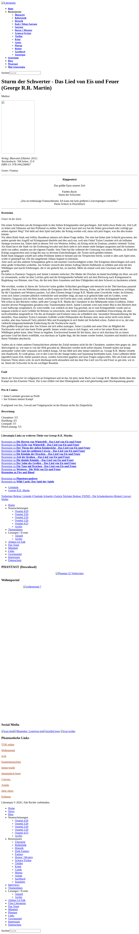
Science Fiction (23, 33)
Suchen (5, 72)
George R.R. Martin (19, 490)
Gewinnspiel (15, 554)
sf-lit (3, 756)
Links (11, 551)
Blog (10, 61)
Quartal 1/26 (21, 520)
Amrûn (5, 785)
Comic (18, 42)
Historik (19, 21)
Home (11, 505)
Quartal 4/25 (21, 523)
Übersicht (20, 15)
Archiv (18, 526)
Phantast (13, 64)
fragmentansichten (11, 761)
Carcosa (6, 779)
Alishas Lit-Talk (16, 541)
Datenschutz (14, 560)
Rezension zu (41, 441)
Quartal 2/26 (21, 517)
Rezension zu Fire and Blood (17, 472)
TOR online (7, 744)
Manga (18, 45)
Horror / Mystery (23, 30)
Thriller (19, 36)
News (10, 8)
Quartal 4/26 (21, 511)
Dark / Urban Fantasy (26, 24)
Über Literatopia (16, 67)
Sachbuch (20, 51)
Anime (18, 48)
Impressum (14, 557)
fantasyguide (8, 767)
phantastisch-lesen (11, 773)
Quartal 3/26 (21, 514)
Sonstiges (20, 54)
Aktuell (19, 535)
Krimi (18, 39)
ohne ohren (7, 790)
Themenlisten (15, 529)
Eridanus (6, 796)
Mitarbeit (13, 548)
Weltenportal (8, 750)
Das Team (13, 544)
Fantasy (19, 27)
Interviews (13, 58)
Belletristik (20, 18)
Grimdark (13, 487)
